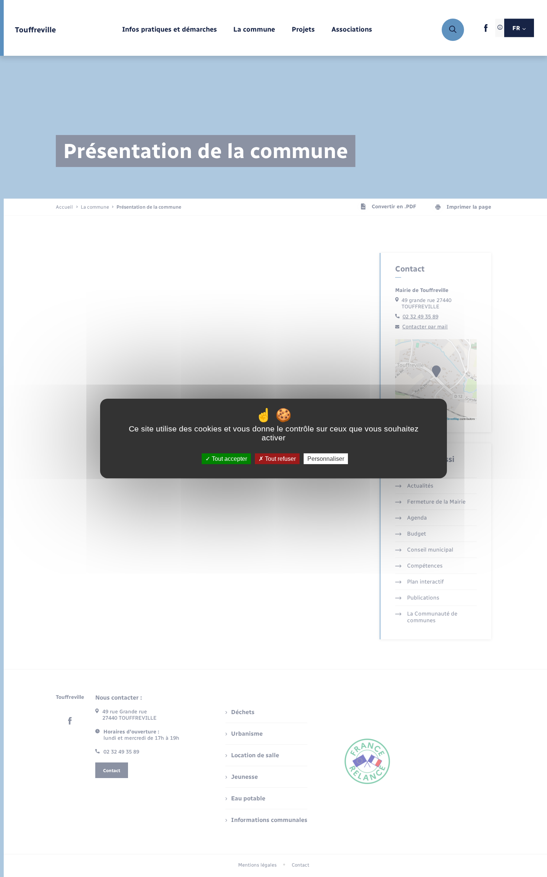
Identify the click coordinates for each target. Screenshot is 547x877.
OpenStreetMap (449, 419)
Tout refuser (279, 459)
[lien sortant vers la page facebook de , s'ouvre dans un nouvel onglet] (485, 30)
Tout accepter (228, 459)
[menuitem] (169, 29)
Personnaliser (325, 459)
